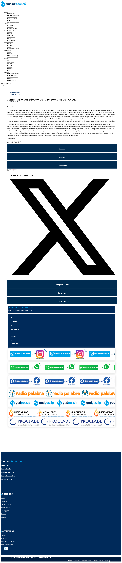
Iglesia (3, 498)
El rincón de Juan (12, 75)
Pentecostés (11, 40)
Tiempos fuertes (6, 504)
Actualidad (10, 25)
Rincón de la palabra (13, 15)
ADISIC (51, 557)
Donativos (4, 538)
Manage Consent (98, 560)
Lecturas (14, 321)
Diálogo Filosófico (12, 28)
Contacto (3, 535)
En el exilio (10, 78)
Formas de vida (5, 507)
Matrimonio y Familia (13, 48)
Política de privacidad (74, 560)
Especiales (10, 27)
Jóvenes (3, 514)
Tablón (9, 52)
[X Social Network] (62, 274)
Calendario (62, 293)
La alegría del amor (12, 77)
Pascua (9, 38)
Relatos (9, 67)
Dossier (9, 53)
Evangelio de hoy (62, 285)
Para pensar (10, 62)
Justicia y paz (5, 511)
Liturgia (62, 157)
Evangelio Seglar (12, 80)
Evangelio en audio (62, 301)
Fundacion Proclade (7, 545)
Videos (9, 60)
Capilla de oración (12, 17)
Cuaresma (10, 35)
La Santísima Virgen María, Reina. (22, 307)
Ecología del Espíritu (13, 73)
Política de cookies (87, 560)
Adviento (9, 32)
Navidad (9, 33)
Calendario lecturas (6, 479)
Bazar (9, 70)
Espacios (6, 72)
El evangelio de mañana (7, 472)
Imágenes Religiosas (13, 22)
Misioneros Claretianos (8, 541)
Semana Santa (11, 37)
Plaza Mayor (4, 501)
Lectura (62, 149)
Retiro (9, 20)
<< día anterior (15, 93)
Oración (9, 63)
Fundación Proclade (12, 57)
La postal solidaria (12, 55)
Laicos (9, 43)
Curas (9, 47)
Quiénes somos (5, 465)
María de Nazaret (12, 18)
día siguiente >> (15, 94)
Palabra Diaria (11, 13)
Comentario (62, 166)
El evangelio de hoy (6, 469)
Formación (10, 68)
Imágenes (10, 65)
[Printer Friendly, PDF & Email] (12, 171)
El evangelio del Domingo (8, 476)
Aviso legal (108, 560)
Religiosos (10, 45)
